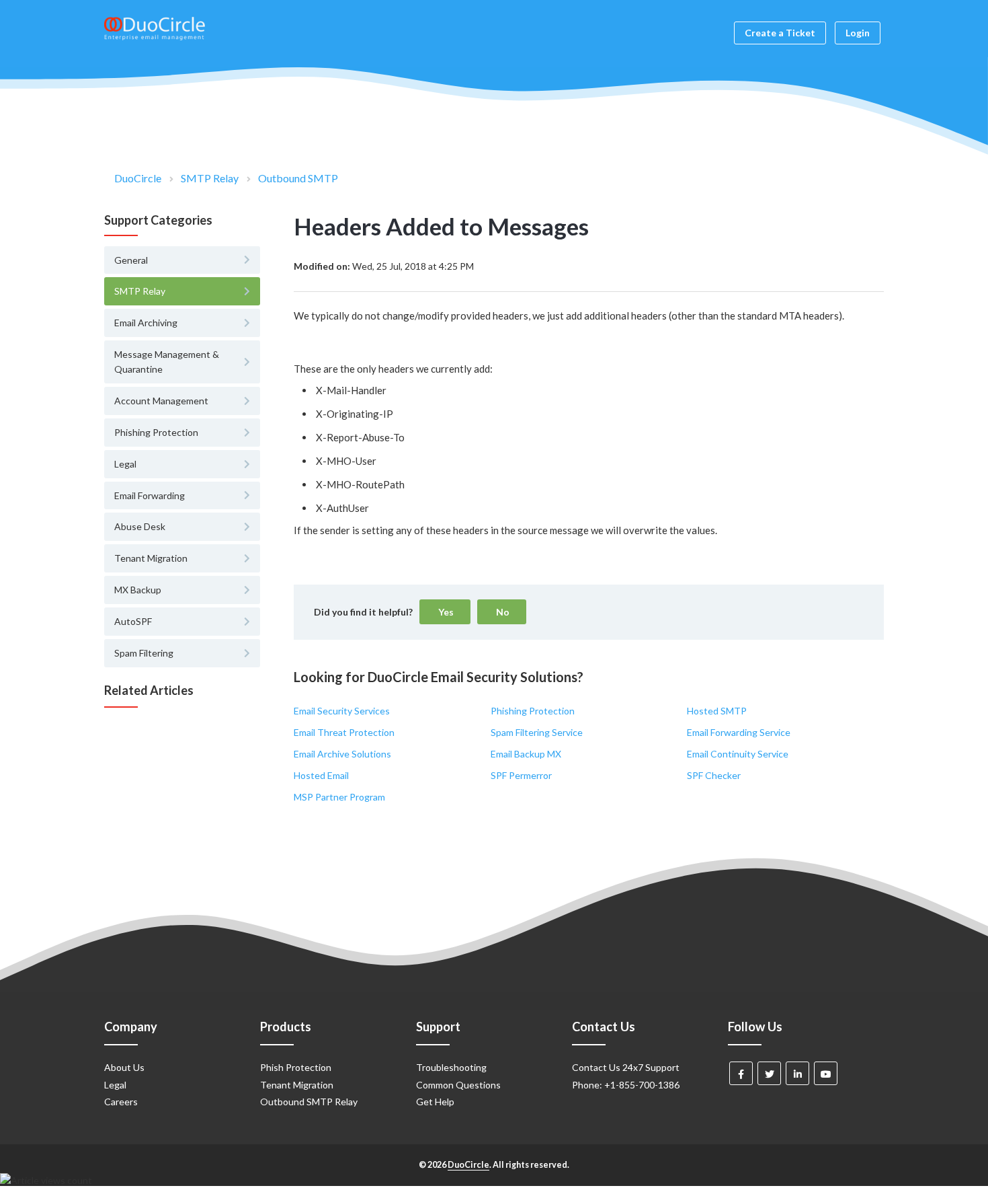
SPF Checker (714, 775)
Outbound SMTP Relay (309, 1101)
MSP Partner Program (339, 797)
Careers (121, 1101)
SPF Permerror (521, 775)
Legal (115, 1084)
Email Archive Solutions (342, 753)
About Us (124, 1067)
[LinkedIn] (797, 1073)
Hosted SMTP (717, 710)
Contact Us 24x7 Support (626, 1067)
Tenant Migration (296, 1084)
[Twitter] (769, 1073)
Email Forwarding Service (738, 732)
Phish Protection (295, 1067)
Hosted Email (321, 775)
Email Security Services (342, 710)
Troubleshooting (451, 1067)
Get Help (435, 1101)
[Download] (469, 426)
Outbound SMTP (298, 178)
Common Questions (458, 1084)
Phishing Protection (533, 710)
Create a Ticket (780, 32)
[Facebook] (741, 1073)
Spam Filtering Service (537, 732)
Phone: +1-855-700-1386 (626, 1084)
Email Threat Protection (344, 732)
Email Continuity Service (737, 753)
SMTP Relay (210, 178)
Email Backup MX (526, 753)
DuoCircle (137, 178)
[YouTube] (825, 1073)
